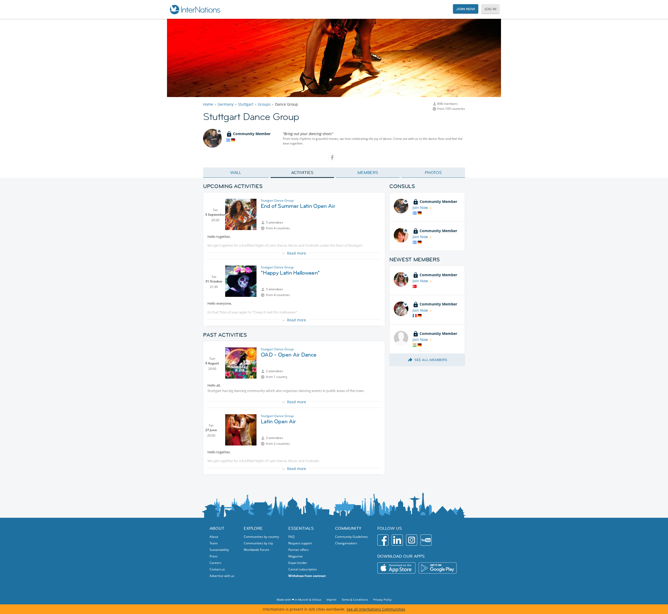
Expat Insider (297, 563)
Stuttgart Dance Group (277, 200)
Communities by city (258, 543)
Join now (465, 9)
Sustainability (219, 549)
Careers (215, 563)
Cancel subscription (302, 569)
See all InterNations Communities (376, 609)
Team (214, 543)
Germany (226, 104)
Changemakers (346, 543)
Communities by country (261, 536)
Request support (300, 543)
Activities (302, 172)
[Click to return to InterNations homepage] (194, 9)
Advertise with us (222, 576)
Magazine (295, 556)
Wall (236, 172)
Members (367, 172)
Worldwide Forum (256, 549)
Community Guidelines (351, 536)
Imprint (331, 599)
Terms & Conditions (355, 599)
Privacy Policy (382, 599)
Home (208, 104)
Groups (264, 104)
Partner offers (298, 549)
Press (214, 556)
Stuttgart (245, 104)
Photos (433, 172)
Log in (490, 9)
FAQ (291, 536)
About (214, 536)
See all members (430, 359)
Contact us (217, 569)
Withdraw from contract (307, 576)
